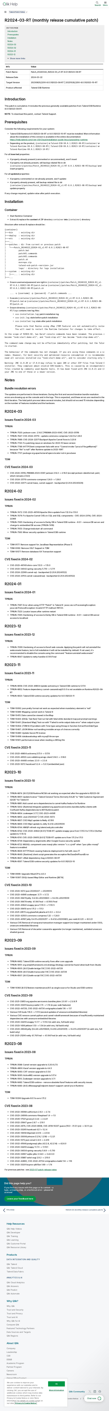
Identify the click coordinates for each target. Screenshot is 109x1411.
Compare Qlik (13, 1325)
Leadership (12, 1352)
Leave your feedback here (20, 1198)
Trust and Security (15, 1310)
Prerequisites (13, 34)
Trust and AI (12, 1317)
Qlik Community (77, 1391)
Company (11, 1348)
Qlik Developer (13, 1232)
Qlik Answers (13, 1286)
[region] (36, 1392)
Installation (12, 38)
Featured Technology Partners (20, 1328)
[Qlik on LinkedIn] (95, 1391)
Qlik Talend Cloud (15, 1268)
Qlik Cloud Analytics (16, 1282)
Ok (56, 1384)
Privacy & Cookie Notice (68, 1399)
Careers (10, 1371)
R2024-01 (12, 51)
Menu (105, 5)
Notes (10, 41)
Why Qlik (11, 1306)
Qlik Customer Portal (16, 1243)
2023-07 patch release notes (43, 1169)
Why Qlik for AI (13, 1321)
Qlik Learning (12, 1240)
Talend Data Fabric (15, 1271)
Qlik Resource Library (16, 1247)
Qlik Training (12, 1236)
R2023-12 (11, 54)
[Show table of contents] (5, 11)
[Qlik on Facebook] (100, 1391)
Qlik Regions (12, 1336)
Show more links (17, 58)
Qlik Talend (12, 1264)
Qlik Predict (12, 1290)
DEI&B (9, 1359)
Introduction (13, 31)
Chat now (91, 1398)
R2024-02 (12, 48)
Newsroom (12, 1374)
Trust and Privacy (15, 1313)
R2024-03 (12, 44)
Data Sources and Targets (19, 1332)
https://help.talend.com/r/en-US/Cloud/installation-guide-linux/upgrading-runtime (48, 139)
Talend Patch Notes (17, 12)
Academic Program (15, 1363)
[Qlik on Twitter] (90, 1391)
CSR (8, 1356)
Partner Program (14, 1367)
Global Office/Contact (16, 1378)
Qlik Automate (13, 1293)
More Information (56, 1390)
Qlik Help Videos (14, 1229)
